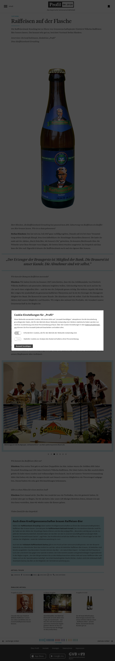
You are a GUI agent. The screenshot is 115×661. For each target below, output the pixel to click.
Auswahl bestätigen (23, 346)
